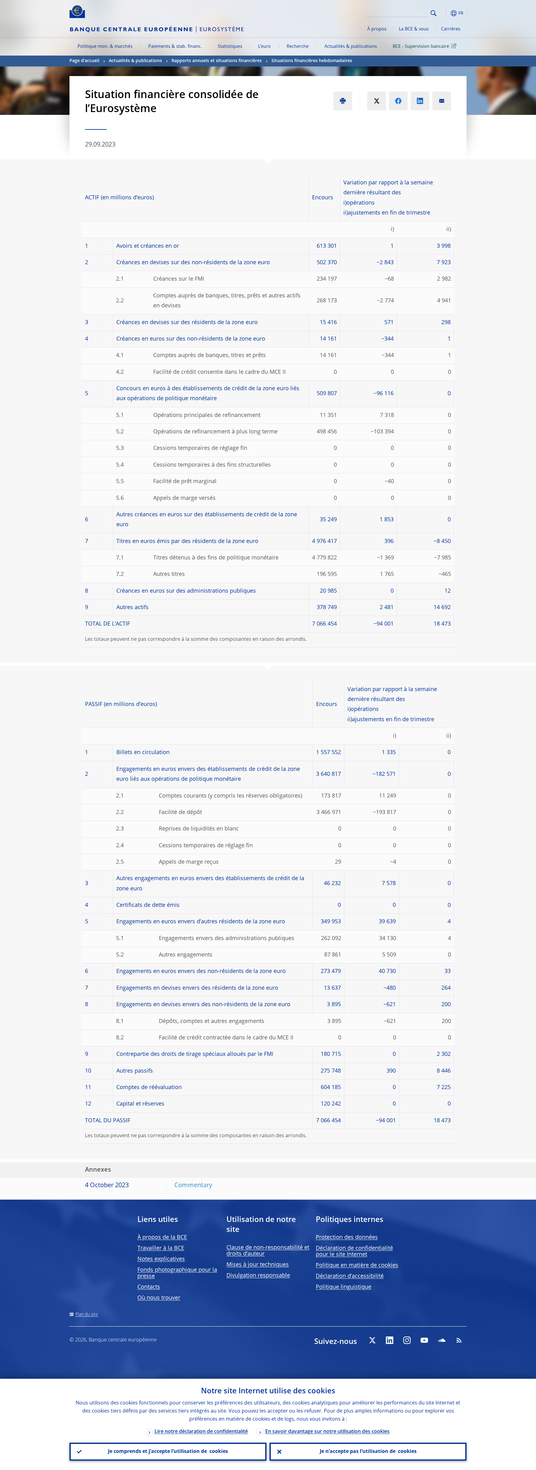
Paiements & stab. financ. (175, 46)
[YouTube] (424, 1340)
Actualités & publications (350, 46)
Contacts (148, 1287)
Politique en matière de (357, 1265)
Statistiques (230, 46)
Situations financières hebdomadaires (312, 61)
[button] (445, 13)
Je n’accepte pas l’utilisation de (368, 1451)
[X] (372, 1340)
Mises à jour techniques (257, 1265)
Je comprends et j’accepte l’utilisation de (168, 1451)
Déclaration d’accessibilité (350, 1276)
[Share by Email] (441, 101)
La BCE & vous (414, 29)
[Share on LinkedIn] (420, 101)
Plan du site (86, 1314)
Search (433, 13)
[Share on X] (376, 101)
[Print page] (342, 101)
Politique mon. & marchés (105, 46)
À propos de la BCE (162, 1237)
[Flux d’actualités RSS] (459, 1340)
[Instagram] (407, 1340)
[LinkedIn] (389, 1340)
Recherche (298, 46)
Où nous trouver (158, 1298)
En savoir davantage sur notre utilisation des (327, 1431)
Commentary (193, 1186)
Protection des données (347, 1237)
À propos (376, 29)
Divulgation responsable (258, 1275)
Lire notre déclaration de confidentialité (201, 1431)
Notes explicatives (161, 1259)
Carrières (450, 29)
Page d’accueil (84, 61)
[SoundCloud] (441, 1340)
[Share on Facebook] (398, 101)
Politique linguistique (343, 1287)
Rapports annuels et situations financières (217, 61)
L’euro (264, 46)
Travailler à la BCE (160, 1248)
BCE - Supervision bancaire (421, 46)
